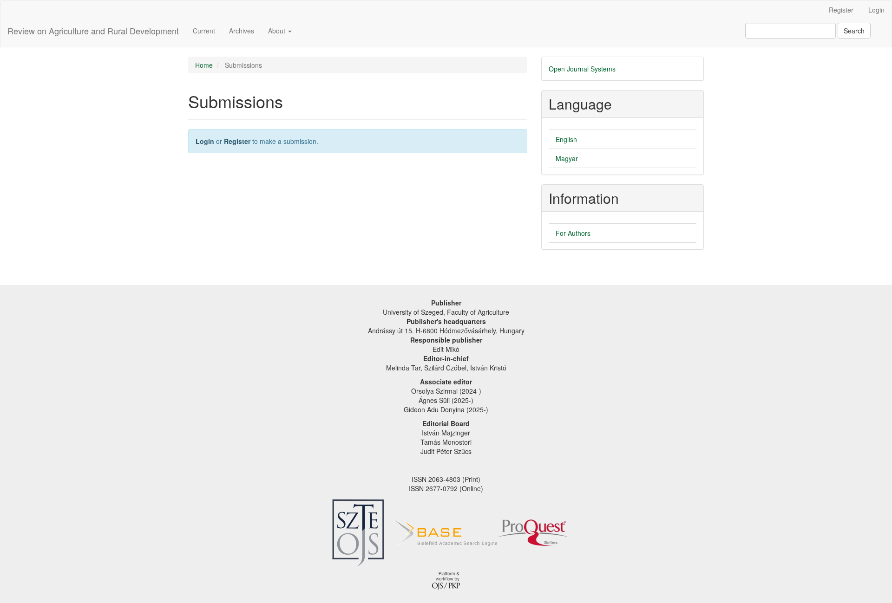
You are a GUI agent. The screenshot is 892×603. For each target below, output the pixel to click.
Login (876, 9)
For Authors (573, 233)
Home (204, 65)
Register (841, 9)
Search (854, 30)
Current (204, 30)
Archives (241, 30)
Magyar (567, 158)
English (566, 139)
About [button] (277, 30)
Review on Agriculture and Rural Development (93, 31)
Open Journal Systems (582, 68)
